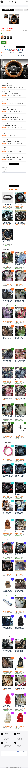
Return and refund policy (20, 737)
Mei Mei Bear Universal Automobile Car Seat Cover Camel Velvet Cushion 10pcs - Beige (20, 689)
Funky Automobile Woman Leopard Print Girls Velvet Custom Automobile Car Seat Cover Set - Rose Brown (20, 321)
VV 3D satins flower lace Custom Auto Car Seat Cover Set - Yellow (7, 726)
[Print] (9, 50)
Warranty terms (19, 738)
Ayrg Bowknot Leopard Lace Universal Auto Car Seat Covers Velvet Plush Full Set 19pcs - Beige (20, 533)
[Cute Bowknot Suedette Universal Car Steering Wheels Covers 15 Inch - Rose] (7, 452)
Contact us (5, 737)
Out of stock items (19, 739)
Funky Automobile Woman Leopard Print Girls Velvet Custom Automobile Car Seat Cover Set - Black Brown (7, 436)
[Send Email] (11, 50)
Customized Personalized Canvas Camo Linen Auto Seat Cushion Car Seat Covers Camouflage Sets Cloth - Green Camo (7, 266)
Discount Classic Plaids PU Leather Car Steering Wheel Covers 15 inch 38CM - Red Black (8, 496)
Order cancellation (6, 745)
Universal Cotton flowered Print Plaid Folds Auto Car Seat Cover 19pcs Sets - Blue (19, 514)
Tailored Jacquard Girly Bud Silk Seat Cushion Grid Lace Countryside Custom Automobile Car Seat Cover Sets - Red (7, 399)
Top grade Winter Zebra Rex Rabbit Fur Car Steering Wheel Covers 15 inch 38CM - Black (7, 206)
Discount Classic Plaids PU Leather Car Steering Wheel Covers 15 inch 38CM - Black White (20, 496)
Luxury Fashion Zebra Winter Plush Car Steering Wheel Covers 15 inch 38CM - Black (20, 206)
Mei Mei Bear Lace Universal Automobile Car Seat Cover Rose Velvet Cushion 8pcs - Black (7, 629)
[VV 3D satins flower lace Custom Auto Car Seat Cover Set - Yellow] (7, 719)
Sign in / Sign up (19, 746)
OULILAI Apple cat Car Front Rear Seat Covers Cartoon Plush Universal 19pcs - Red (20, 726)
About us (5, 736)
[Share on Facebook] (5, 50)
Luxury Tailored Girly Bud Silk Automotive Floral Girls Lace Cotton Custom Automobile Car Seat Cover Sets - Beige (20, 417)
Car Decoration (14, 6)
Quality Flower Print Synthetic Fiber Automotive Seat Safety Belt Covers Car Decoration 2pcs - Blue (8, 611)
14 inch (19, 9)
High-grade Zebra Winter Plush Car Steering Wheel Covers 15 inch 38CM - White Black (8, 224)
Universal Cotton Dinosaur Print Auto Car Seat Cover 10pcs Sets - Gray (20, 611)
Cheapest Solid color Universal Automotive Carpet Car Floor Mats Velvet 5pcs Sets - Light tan (7, 592)
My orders (18, 745)
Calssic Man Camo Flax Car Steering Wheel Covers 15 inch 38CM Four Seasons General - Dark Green (20, 556)
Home (2, 6)
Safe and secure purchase (8, 746)
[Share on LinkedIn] (19, 50)
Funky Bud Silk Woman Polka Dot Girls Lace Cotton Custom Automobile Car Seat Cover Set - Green (19, 339)
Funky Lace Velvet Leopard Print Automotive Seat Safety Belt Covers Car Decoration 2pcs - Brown (7, 514)
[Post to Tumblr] (22, 50)
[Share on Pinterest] (13, 50)
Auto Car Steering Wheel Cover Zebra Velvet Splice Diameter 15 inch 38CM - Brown (7, 243)
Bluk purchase (19, 736)
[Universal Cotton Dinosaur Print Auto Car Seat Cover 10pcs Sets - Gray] (20, 604)
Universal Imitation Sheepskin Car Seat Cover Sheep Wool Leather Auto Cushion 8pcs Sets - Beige (7, 689)
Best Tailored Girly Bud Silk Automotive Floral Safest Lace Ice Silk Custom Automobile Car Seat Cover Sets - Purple (7, 321)
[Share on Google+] (17, 50)
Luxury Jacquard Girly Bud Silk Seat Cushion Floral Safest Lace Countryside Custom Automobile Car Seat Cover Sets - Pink (8, 284)
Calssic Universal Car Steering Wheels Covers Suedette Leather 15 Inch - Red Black (7, 556)
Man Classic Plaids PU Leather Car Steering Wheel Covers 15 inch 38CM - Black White (20, 477)
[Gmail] (15, 50)
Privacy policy (6, 750)
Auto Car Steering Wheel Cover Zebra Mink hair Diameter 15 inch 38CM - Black (20, 224)
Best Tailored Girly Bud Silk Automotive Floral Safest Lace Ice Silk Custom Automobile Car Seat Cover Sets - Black (7, 652)
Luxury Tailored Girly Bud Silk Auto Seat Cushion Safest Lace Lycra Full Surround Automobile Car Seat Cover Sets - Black (7, 302)
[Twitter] (7, 50)
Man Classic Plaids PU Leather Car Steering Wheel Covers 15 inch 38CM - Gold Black (20, 459)
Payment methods (6, 738)
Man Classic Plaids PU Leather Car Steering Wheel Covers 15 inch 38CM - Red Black (8, 477)
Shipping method (6, 739)
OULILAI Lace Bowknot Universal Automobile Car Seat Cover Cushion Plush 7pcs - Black (20, 629)
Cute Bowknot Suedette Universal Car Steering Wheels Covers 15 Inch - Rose (8, 459)
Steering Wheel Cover (8, 9)
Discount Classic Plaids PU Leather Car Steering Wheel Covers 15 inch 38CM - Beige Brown (8, 574)
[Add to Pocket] (20, 50)
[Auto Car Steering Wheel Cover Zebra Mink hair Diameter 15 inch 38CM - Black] (20, 217)
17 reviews (25, 30)
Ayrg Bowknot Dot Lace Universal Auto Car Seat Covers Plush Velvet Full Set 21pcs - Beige (20, 707)
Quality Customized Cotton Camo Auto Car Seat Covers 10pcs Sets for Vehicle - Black (20, 671)
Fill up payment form (20, 750)
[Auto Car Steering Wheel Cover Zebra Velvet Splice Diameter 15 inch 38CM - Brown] (7, 235)
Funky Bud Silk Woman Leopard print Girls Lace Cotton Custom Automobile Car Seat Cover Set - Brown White (7, 339)
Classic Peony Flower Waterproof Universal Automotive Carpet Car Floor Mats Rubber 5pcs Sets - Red (20, 574)
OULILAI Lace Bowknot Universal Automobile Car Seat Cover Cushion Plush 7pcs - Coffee (7, 533)
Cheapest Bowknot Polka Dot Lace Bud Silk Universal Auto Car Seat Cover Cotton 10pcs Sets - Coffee (20, 592)
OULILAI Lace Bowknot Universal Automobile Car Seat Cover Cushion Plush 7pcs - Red (7, 707)
